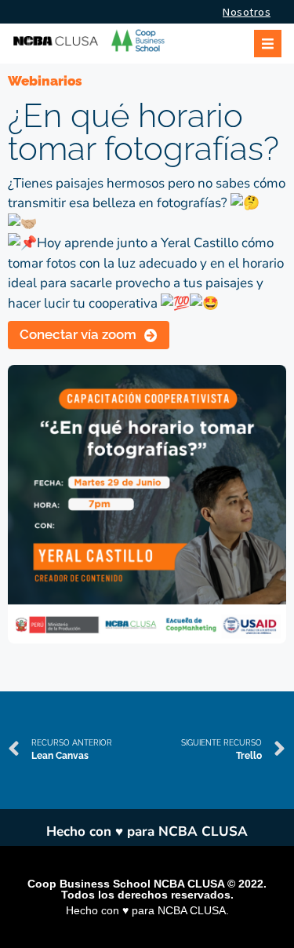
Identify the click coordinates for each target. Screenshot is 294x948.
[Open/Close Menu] (267, 43)
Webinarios (45, 81)
